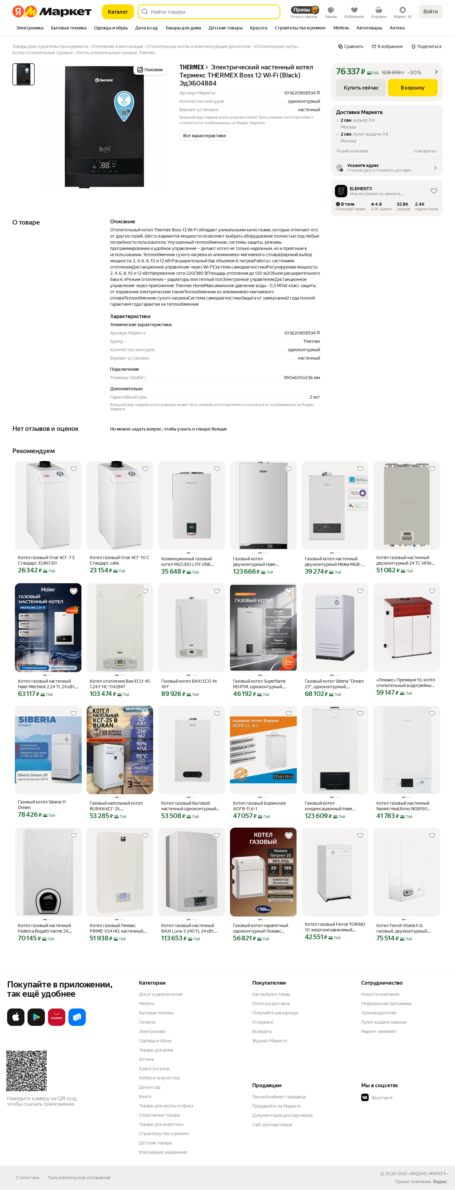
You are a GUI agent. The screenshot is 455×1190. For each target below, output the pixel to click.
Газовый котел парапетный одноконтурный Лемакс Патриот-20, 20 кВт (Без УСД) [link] (260, 928)
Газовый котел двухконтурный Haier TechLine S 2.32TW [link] (254, 561)
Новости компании (380, 994)
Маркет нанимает (379, 1031)
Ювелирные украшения (163, 1152)
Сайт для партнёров (272, 1124)
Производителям (378, 1012)
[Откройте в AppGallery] (56, 1024)
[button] (204, 136)
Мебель (147, 1003)
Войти (430, 12)
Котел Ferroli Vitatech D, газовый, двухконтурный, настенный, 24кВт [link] (402, 928)
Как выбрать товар (271, 994)
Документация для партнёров (282, 1115)
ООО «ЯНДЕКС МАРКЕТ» (422, 1173)
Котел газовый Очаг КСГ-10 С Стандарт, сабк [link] (120, 560)
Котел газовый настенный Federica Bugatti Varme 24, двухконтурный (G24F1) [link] (44, 928)
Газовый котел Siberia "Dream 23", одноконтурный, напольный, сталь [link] (334, 684)
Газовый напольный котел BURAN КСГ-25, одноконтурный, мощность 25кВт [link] (117, 806)
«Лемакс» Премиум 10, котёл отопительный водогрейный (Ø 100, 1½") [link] (405, 682)
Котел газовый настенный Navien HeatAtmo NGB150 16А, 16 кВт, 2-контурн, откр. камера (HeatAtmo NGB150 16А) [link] (404, 806)
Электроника (152, 1031)
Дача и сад (149, 1087)
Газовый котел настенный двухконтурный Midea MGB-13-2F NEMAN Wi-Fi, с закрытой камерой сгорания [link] (333, 561)
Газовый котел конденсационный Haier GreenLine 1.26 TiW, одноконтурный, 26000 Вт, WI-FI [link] (332, 806)
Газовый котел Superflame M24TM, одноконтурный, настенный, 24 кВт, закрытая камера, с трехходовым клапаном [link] (261, 684)
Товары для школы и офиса (166, 1105)
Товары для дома (156, 1050)
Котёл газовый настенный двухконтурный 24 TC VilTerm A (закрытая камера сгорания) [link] (406, 560)
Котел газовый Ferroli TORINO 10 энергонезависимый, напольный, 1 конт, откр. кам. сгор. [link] (335, 927)
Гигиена (147, 1022)
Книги (145, 1096)
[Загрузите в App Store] (15, 1024)
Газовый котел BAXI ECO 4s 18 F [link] (189, 684)
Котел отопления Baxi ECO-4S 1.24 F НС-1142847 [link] (120, 684)
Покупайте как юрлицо (275, 1012)
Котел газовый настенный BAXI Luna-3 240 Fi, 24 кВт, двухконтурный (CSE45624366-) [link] (187, 928)
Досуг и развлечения (160, 994)
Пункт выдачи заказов (383, 1022)
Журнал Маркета (269, 1040)
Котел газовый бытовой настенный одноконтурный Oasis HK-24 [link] (188, 806)
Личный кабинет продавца (279, 1096)
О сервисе (262, 1022)
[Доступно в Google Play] (36, 1024)
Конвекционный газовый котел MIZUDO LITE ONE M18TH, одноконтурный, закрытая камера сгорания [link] (187, 561)
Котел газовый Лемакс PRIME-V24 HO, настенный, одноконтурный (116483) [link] (117, 928)
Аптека (146, 1059)
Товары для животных (161, 1124)
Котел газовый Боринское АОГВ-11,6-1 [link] (259, 806)
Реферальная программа (386, 1003)
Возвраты (262, 1031)
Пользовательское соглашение (79, 1177)
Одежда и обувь (155, 1040)
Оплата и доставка (271, 1003)
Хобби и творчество (159, 1077)
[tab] (29, 28)
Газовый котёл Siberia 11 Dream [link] (42, 804)
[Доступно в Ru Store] (77, 1024)
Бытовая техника (156, 1012)
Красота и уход (154, 1068)
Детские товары (155, 1142)
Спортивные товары (159, 1115)
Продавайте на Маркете (276, 1106)
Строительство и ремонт (164, 1133)
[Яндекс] (440, 1181)
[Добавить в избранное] (73, 469)
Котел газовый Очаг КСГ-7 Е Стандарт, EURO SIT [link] (46, 560)
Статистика (27, 1177)
